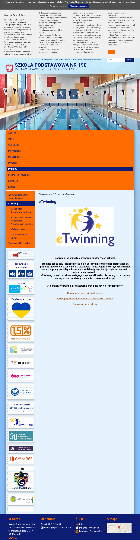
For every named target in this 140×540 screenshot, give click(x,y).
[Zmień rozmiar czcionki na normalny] (70, 59)
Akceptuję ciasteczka (78, 6)
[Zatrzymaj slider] (70, 127)
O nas (11, 139)
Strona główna (47, 59)
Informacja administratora (92, 59)
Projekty (12, 169)
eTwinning (13, 203)
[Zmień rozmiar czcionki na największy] (73, 59)
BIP (81, 524)
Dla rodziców (14, 151)
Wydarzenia (13, 145)
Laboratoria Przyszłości (19, 175)
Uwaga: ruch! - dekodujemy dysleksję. (85, 293)
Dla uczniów (14, 157)
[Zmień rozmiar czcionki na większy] (71, 59)
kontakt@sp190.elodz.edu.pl (57, 527)
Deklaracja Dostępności (90, 531)
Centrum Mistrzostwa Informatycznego (18, 197)
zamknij (111, 52)
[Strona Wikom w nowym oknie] (12, 538)
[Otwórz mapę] (119, 527)
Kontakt (11, 187)
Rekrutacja (13, 181)
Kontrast (79, 59)
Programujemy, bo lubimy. (85, 304)
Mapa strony (59, 59)
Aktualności (13, 133)
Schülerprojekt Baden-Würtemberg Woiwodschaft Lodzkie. (85, 298)
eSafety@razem (18, 229)
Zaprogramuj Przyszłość (19, 243)
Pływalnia (12, 163)
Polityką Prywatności (66, 2)
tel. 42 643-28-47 (52, 524)
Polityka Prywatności (89, 527)
